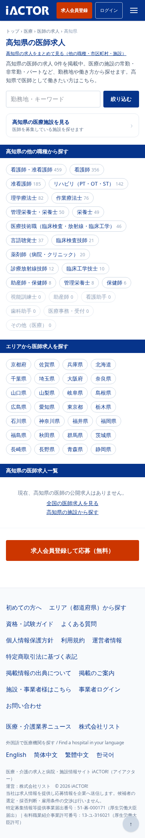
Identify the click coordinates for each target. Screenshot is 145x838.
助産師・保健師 (31, 282)
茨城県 (103, 435)
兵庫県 (75, 364)
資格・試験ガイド (30, 624)
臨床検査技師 (75, 240)
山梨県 (47, 392)
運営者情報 (107, 640)
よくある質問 (79, 624)
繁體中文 (77, 755)
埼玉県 (47, 378)
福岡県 (108, 420)
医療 (28, 31)
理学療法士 (27, 197)
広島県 (18, 406)
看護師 (86, 169)
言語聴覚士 (27, 240)
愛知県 (47, 406)
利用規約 (73, 640)
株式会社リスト (99, 726)
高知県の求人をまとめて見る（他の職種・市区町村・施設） (66, 53)
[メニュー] (134, 10)
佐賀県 (47, 364)
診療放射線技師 (32, 268)
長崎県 (18, 449)
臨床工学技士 (85, 268)
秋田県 (47, 435)
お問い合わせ (24, 705)
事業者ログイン (99, 689)
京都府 (18, 364)
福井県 (80, 420)
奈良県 (103, 378)
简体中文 (46, 755)
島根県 (103, 392)
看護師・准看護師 (36, 169)
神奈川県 (49, 420)
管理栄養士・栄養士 (37, 211)
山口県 (18, 392)
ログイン (109, 10)
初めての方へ (24, 607)
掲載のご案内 (97, 673)
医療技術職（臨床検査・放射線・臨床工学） (66, 225)
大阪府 (75, 378)
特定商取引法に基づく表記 (41, 656)
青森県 (75, 449)
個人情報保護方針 (30, 640)
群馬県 (75, 435)
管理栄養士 (79, 282)
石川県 (18, 420)
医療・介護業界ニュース (38, 726)
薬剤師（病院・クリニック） (48, 254)
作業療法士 (72, 197)
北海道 (103, 364)
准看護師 (26, 183)
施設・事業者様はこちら (38, 689)
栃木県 (103, 406)
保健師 (116, 282)
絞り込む (121, 98)
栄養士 (88, 211)
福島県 (18, 435)
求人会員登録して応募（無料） (72, 550)
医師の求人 (48, 31)
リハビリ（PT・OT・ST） (88, 183)
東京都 (75, 406)
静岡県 (103, 449)
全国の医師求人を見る (72, 503)
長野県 (47, 449)
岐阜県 (75, 392)
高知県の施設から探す (72, 512)
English (16, 755)
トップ (12, 31)
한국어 (105, 755)
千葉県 (18, 378)
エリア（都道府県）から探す (87, 607)
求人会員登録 (74, 10)
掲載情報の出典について (38, 673)
